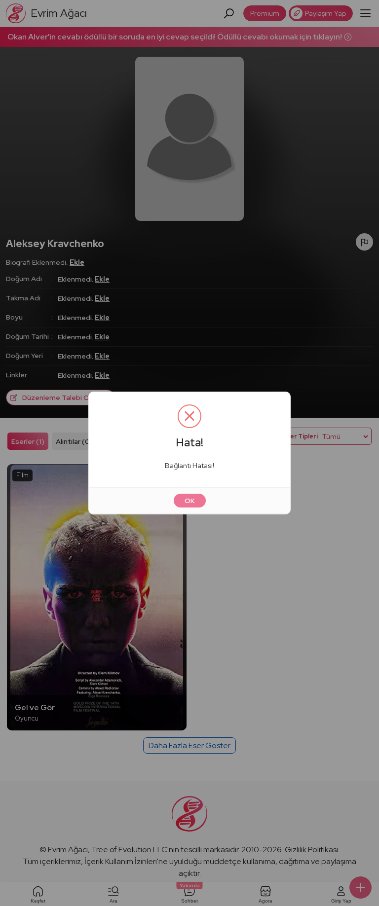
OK (190, 500)
